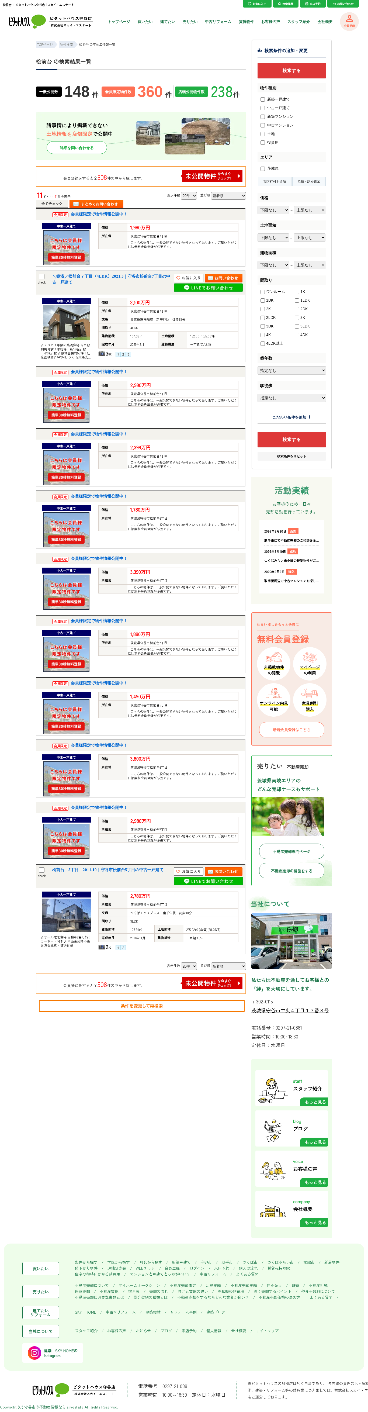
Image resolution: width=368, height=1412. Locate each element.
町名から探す (151, 1262)
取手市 (227, 1262)
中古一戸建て (278, 108)
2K (268, 309)
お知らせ (143, 1330)
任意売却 (82, 1291)
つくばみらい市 (280, 1262)
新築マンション (280, 116)
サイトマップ (267, 1330)
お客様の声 (270, 21)
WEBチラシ (145, 1268)
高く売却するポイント (272, 1291)
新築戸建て (181, 1262)
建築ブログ (215, 1312)
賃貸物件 (246, 21)
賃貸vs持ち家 (279, 1268)
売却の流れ (158, 1291)
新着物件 (331, 1262)
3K (302, 317)
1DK (269, 300)
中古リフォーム (218, 21)
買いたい (145, 21)
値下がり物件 (86, 1268)
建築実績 (153, 1312)
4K (268, 335)
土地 (270, 134)
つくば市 (250, 1262)
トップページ (119, 21)
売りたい (190, 21)
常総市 (309, 1262)
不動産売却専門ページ (292, 851)
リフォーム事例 (183, 1312)
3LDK (305, 326)
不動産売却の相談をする (292, 871)
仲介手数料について (318, 1291)
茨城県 (272, 168)
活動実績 (213, 1285)
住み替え (274, 1285)
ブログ (166, 1330)
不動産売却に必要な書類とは (99, 1297)
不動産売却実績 (244, 1285)
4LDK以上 (274, 343)
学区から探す (118, 1262)
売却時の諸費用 (231, 1291)
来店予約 (221, 1268)
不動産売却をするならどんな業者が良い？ (213, 1297)
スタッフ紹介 (298, 21)
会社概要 (325, 21)
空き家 (134, 1291)
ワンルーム (275, 291)
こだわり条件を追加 (289, 417)
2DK (304, 309)
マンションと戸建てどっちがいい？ (160, 1274)
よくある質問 (247, 1274)
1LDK (305, 300)
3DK (269, 326)
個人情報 (213, 1330)
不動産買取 (109, 1291)
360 (155, 91)
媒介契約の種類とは (151, 1297)
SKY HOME (85, 1312)
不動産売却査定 (183, 1285)
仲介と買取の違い (193, 1291)
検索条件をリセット (291, 456)
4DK (304, 335)
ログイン (196, 1268)
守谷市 (206, 1262)
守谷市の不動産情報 (41, 1407)
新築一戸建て (278, 99)
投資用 (272, 142)
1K (302, 291)
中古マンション (280, 125)
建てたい (167, 21)
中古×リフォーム (121, 1312)
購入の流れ (248, 1268)
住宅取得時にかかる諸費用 (97, 1274)
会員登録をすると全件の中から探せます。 (104, 177)
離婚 (295, 1285)
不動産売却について (92, 1285)
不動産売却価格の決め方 (279, 1297)
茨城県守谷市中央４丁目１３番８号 (290, 1010)
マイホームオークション (139, 1285)
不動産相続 (318, 1285)
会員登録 (172, 1268)
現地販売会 (116, 1268)
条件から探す (86, 1262)
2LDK (271, 317)
